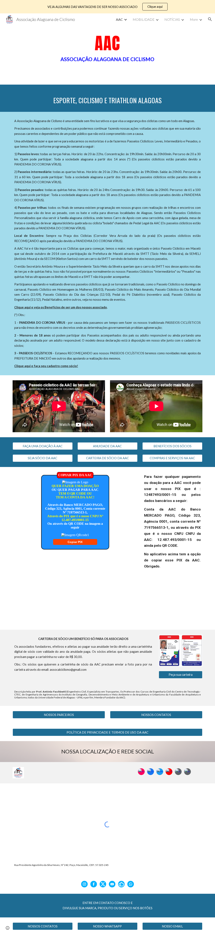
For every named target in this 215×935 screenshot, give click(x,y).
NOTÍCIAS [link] (172, 19)
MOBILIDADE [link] (144, 19)
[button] (210, 19)
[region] (107, 6)
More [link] (194, 19)
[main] (107, 49)
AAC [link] (119, 19)
